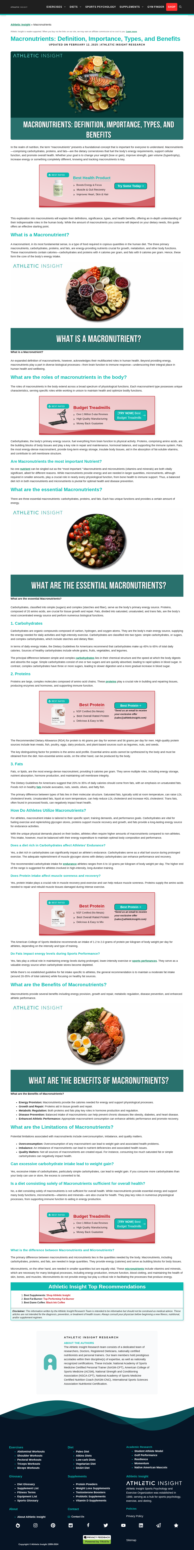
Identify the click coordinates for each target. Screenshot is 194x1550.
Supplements (130, 7)
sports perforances (144, 960)
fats (39, 787)
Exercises (54, 7)
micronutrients (134, 1268)
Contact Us (77, 1516)
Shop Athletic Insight (58, 1295)
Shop (172, 7)
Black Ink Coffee (55, 1302)
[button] (65, 7)
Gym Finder (155, 7)
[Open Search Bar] (180, 7)
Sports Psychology (100, 7)
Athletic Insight (20, 24)
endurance (70, 863)
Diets (74, 7)
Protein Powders (86, 1484)
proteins (111, 681)
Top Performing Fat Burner (58, 1299)
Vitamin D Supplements (91, 1500)
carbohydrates (85, 657)
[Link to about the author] (108, 1337)
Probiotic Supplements (91, 1496)
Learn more (131, 31)
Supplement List (27, 1488)
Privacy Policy (134, 1516)
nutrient (25, 468)
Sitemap (131, 1540)
